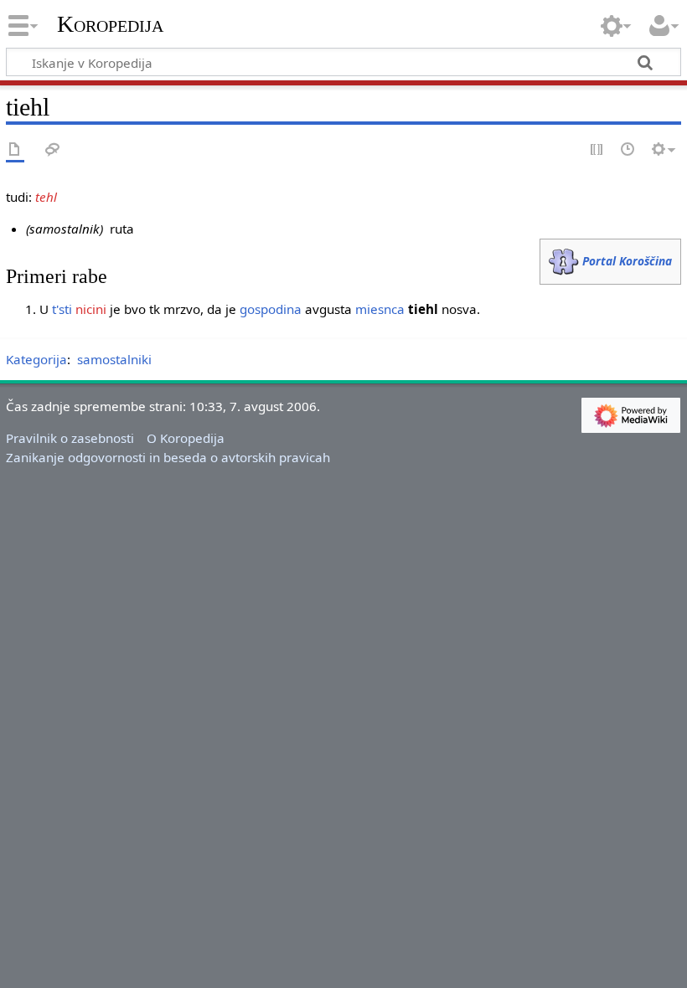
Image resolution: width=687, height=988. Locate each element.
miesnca (380, 309)
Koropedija (110, 24)
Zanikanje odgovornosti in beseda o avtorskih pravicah (168, 457)
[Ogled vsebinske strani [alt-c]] (15, 150)
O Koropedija (186, 438)
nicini (90, 309)
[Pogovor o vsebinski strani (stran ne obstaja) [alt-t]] (53, 150)
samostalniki (114, 359)
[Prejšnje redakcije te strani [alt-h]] (628, 150)
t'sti (62, 309)
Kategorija (36, 359)
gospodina (271, 309)
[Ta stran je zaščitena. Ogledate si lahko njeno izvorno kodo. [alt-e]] (597, 150)
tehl (46, 196)
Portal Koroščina (627, 261)
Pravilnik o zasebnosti (70, 438)
